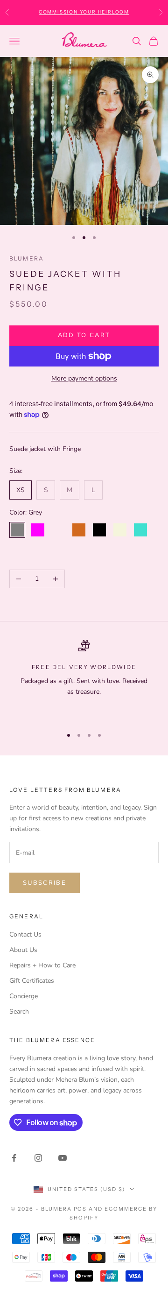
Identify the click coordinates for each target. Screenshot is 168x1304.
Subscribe (44, 883)
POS (80, 1208)
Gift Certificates (31, 980)
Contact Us (25, 934)
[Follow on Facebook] (14, 1158)
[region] (84, 679)
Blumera (26, 258)
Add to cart (84, 335)
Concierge (23, 996)
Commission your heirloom (84, 12)
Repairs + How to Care (42, 965)
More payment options (84, 378)
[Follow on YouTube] (62, 1158)
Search (19, 1011)
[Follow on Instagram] (38, 1158)
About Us (23, 949)
